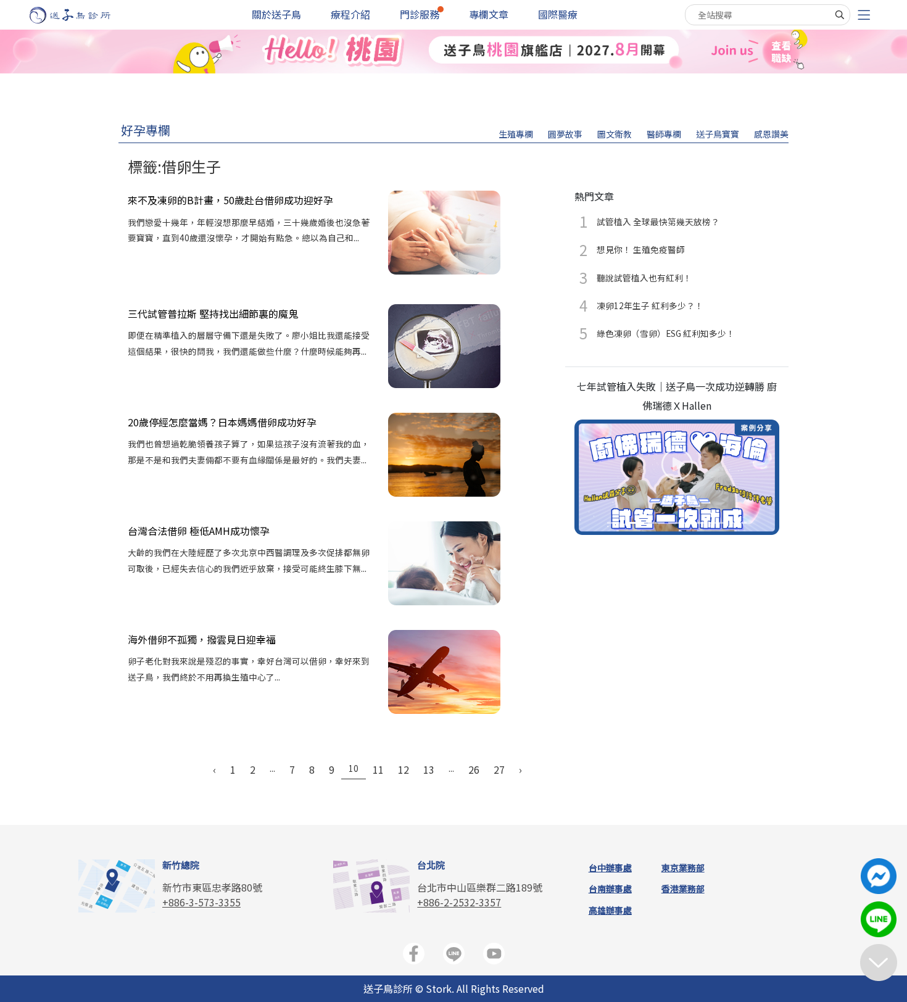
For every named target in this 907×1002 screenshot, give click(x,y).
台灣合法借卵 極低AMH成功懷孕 (199, 530)
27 (499, 769)
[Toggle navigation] (863, 15)
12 (403, 769)
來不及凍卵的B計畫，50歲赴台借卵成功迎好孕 (230, 200)
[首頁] (82, 15)
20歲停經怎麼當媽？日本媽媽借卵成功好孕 (222, 422)
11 (378, 769)
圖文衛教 (614, 134)
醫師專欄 (664, 134)
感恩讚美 (771, 134)
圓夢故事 (565, 134)
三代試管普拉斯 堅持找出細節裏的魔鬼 (213, 313)
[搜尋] (840, 15)
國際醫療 (558, 14)
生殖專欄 (516, 134)
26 (473, 769)
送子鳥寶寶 (717, 134)
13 (428, 769)
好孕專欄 (145, 130)
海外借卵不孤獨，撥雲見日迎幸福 (202, 639)
